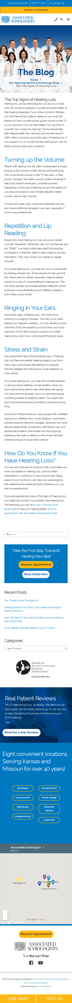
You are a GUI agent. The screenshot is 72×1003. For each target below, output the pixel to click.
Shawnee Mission (49, 809)
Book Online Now (36, 574)
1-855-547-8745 (37, 956)
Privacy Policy (43, 979)
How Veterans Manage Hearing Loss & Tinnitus (29, 628)
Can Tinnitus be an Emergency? (21, 600)
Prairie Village (49, 798)
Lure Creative (45, 986)
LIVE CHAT (18, 998)
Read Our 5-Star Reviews (22, 732)
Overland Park (49, 788)
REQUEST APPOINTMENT (36, 10)
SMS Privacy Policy (59, 979)
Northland (22, 788)
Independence (23, 816)
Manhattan (23, 807)
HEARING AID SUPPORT (17, 3)
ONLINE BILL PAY (57, 3)
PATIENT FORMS (38, 3)
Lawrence (49, 820)
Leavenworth (23, 798)
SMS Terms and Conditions (36, 983)
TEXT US (54, 998)
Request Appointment (36, 564)
